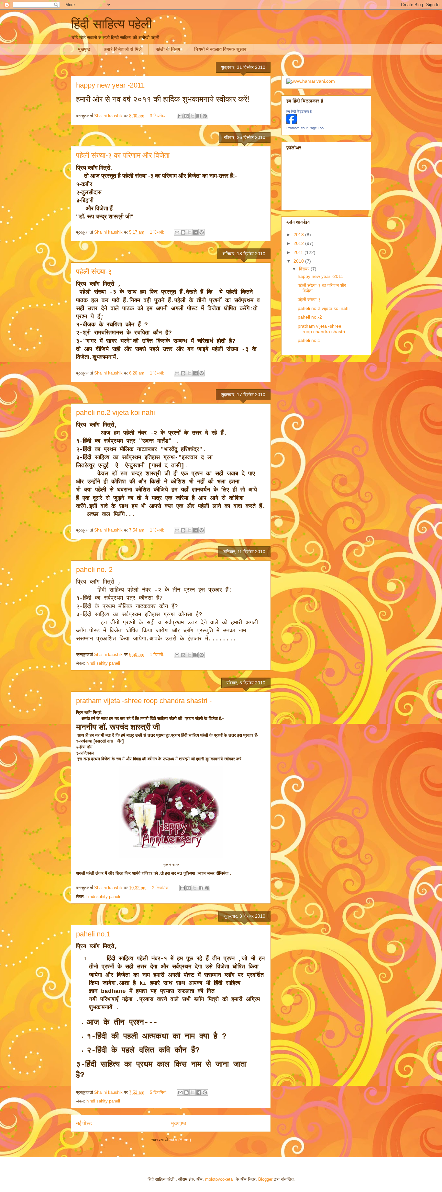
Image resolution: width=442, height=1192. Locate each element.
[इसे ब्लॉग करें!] (186, 116)
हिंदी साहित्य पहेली (111, 24)
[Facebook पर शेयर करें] (198, 116)
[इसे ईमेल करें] (180, 116)
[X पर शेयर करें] (192, 116)
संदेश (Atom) (180, 1139)
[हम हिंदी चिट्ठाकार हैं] (291, 122)
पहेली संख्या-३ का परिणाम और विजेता (123, 155)
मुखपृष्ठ (84, 49)
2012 (299, 243)
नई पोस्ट (84, 1123)
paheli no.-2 (94, 569)
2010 (299, 261)
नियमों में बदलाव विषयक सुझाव (220, 49)
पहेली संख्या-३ (94, 272)
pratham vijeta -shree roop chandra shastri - (144, 701)
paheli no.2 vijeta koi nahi (115, 412)
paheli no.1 (93, 934)
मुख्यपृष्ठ (178, 1123)
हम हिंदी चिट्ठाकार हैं (299, 111)
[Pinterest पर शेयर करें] (205, 116)
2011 (298, 252)
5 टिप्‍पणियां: (159, 1092)
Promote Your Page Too (305, 128)
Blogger (265, 1179)
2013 (299, 234)
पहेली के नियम (168, 49)
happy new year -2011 (110, 85)
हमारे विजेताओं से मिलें (123, 49)
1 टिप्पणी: (158, 232)
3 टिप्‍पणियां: (159, 115)
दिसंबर (305, 268)
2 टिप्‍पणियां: (161, 887)
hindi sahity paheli (103, 663)
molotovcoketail (220, 1179)
